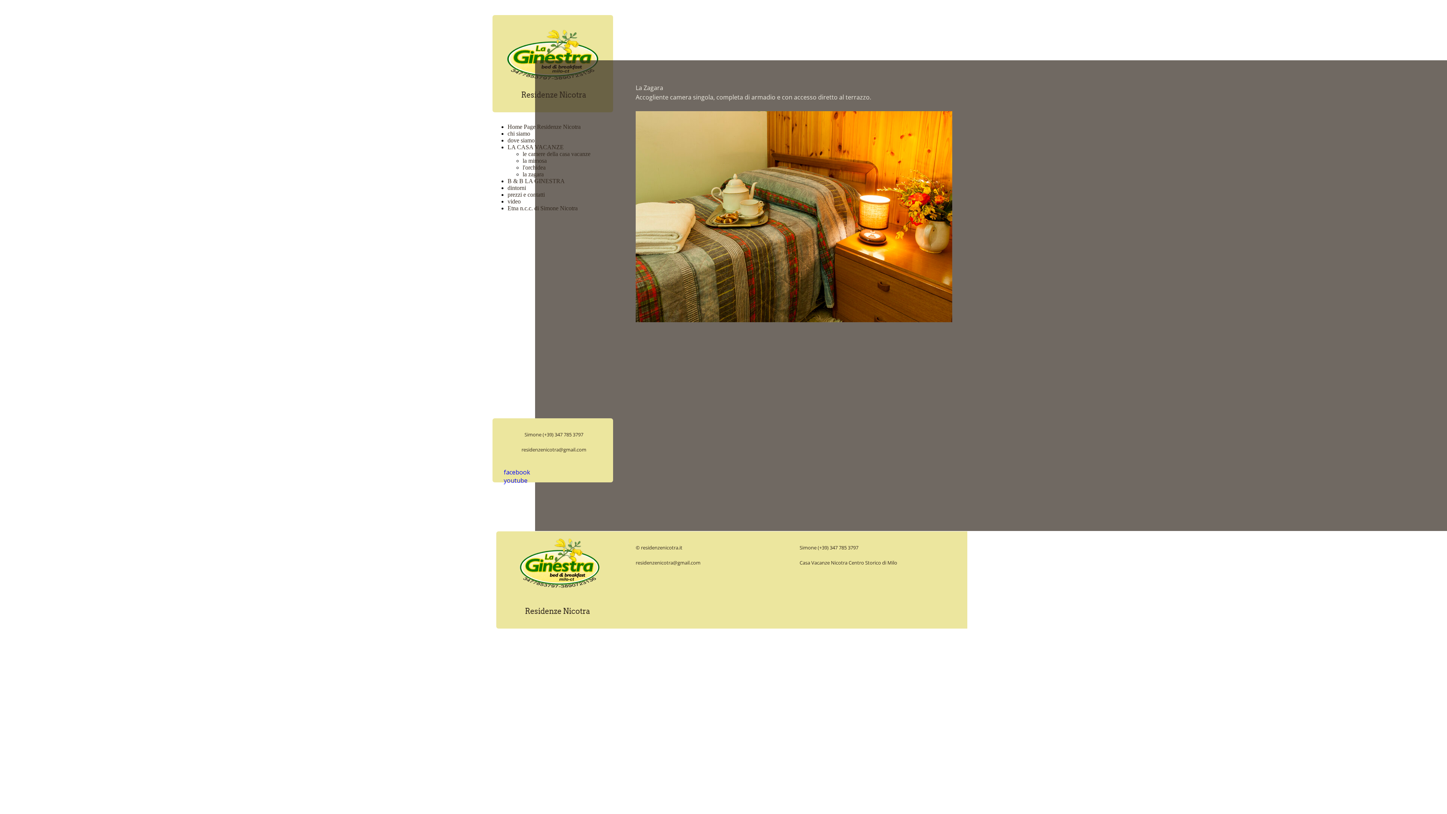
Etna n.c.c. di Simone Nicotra (543, 208)
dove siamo (521, 140)
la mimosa (535, 161)
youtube (516, 480)
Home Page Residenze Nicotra (544, 127)
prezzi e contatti (526, 194)
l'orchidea (534, 167)
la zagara (533, 174)
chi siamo (519, 133)
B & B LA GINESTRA (536, 181)
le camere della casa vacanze (556, 154)
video (514, 201)
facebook (517, 472)
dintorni (517, 188)
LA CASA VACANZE (536, 147)
